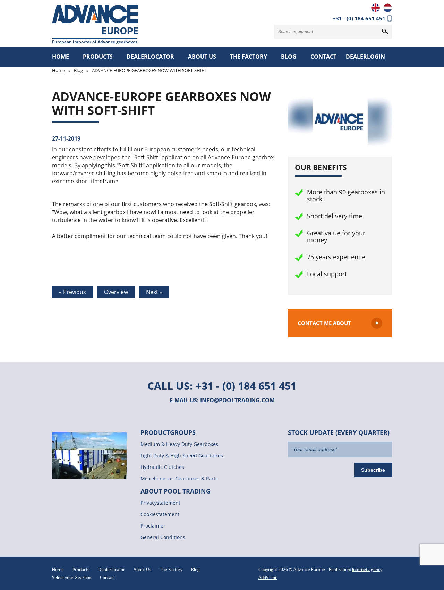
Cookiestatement (159, 514)
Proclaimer (152, 525)
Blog (289, 56)
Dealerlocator (150, 56)
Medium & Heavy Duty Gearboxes (179, 444)
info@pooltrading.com (237, 400)
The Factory (248, 56)
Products (98, 56)
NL (387, 7)
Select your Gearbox (71, 577)
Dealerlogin (365, 56)
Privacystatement (160, 502)
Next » (154, 292)
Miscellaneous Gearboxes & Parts (179, 478)
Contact (323, 56)
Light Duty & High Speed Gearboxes (181, 455)
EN (375, 7)
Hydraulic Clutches (162, 467)
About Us (202, 56)
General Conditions (162, 537)
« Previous (72, 292)
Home (60, 56)
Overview (116, 292)
